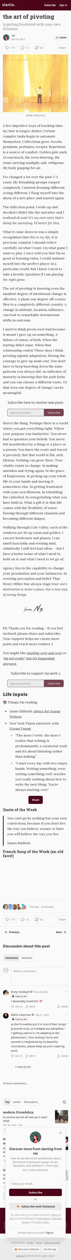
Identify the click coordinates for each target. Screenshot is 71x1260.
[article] (35, 1121)
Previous (14, 932)
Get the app (50, 1249)
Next (59, 932)
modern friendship (18, 1112)
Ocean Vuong (20, 728)
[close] (60, 1133)
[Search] (64, 1102)
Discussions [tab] (31, 1102)
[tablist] (18, 958)
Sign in (63, 5)
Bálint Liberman (21, 1015)
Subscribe (50, 5)
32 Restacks (47, 906)
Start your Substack (28, 1249)
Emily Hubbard (20, 992)
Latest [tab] (16, 1102)
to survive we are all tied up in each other (25, 1119)
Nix (13, 35)
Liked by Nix (21, 996)
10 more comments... (15, 1083)
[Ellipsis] (66, 992)
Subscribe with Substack (38, 1206)
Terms (39, 1242)
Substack (20, 1255)
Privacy (30, 1242)
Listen (63, 37)
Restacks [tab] (27, 958)
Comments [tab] (11, 958)
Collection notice (52, 1242)
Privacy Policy (41, 1222)
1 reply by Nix (23, 1067)
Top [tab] (7, 1102)
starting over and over (44, 653)
